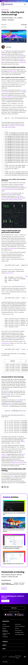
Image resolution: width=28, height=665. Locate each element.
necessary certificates (6, 96)
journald (17, 400)
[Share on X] (2, 487)
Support (4, 628)
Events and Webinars (20, 626)
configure (23, 441)
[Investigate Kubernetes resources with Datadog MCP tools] (14, 508)
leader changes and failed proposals (13, 199)
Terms (10, 656)
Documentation (6, 626)
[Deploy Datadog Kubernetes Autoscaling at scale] (14, 558)
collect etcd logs (22, 62)
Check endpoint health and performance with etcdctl (11, 231)
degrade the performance (17, 462)
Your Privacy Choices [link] (18, 656)
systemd (9, 403)
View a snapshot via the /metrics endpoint (13, 77)
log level (5, 394)
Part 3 (12, 476)
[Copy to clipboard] (26, 276)
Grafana (9, 193)
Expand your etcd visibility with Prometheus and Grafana (13, 179)
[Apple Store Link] (9, 614)
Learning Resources (19, 634)
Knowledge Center (19, 632)
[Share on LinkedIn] (8, 487)
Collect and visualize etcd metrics (13, 67)
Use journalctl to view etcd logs (12, 377)
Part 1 (4, 51)
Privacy (13, 656)
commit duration (11, 125)
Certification (5, 636)
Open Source (18, 624)
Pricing (4, 624)
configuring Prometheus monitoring (9, 189)
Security (17, 628)
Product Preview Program (6, 634)
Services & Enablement (5, 631)
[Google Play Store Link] (19, 614)
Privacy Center (18, 630)
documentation (11, 248)
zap (9, 391)
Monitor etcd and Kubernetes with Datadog (13, 470)
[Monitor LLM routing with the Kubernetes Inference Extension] (14, 525)
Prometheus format (12, 71)
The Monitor (5, 9)
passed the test (9, 273)
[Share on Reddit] (5, 487)
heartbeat (9, 127)
